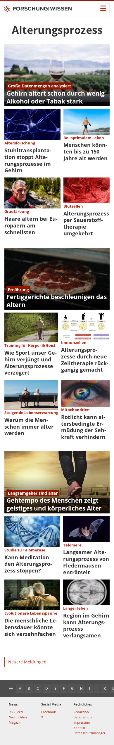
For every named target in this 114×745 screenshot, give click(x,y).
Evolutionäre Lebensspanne (30, 613)
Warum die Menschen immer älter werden (28, 426)
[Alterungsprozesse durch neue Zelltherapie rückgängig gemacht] (85, 326)
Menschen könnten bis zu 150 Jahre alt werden (85, 151)
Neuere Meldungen (27, 662)
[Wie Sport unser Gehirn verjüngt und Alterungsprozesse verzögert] (31, 327)
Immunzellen (74, 342)
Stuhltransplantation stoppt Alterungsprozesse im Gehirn (27, 160)
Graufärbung (16, 211)
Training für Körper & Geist (30, 345)
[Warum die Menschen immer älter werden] (31, 395)
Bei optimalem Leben (83, 137)
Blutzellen (73, 206)
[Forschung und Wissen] (38, 9)
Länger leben (75, 608)
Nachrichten (18, 717)
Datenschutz (82, 717)
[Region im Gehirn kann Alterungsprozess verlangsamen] (86, 592)
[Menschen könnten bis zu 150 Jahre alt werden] (86, 122)
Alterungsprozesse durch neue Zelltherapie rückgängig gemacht (84, 359)
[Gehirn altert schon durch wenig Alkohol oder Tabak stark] (57, 75)
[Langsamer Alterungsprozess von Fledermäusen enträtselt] (86, 529)
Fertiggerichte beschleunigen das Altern (56, 301)
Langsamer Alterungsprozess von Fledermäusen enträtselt (86, 562)
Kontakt (79, 727)
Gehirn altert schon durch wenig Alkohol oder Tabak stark (55, 97)
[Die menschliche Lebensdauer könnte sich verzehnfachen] (32, 595)
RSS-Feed (16, 712)
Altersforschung (19, 143)
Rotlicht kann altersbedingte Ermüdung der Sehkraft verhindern (83, 427)
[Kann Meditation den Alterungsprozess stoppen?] (32, 531)
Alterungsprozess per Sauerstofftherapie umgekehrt (86, 223)
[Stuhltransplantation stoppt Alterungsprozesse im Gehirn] (32, 124)
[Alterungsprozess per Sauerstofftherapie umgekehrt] (86, 190)
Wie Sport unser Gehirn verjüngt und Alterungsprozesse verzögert (30, 362)
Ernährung (18, 289)
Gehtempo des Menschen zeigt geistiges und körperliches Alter (54, 504)
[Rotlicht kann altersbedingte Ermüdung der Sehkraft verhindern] (85, 393)
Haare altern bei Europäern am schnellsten (31, 225)
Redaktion (81, 712)
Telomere (72, 545)
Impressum (81, 722)
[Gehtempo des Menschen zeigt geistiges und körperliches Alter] (57, 482)
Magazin (15, 722)
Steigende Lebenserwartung (31, 412)
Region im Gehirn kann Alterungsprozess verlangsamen (86, 625)
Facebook (48, 712)
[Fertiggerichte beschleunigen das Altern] (57, 279)
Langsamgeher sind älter (33, 493)
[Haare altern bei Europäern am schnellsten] (32, 192)
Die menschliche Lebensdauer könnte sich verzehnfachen (31, 627)
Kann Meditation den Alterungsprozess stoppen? (28, 564)
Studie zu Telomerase (24, 550)
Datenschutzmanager (89, 733)
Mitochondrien (75, 409)
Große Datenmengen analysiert (39, 86)
